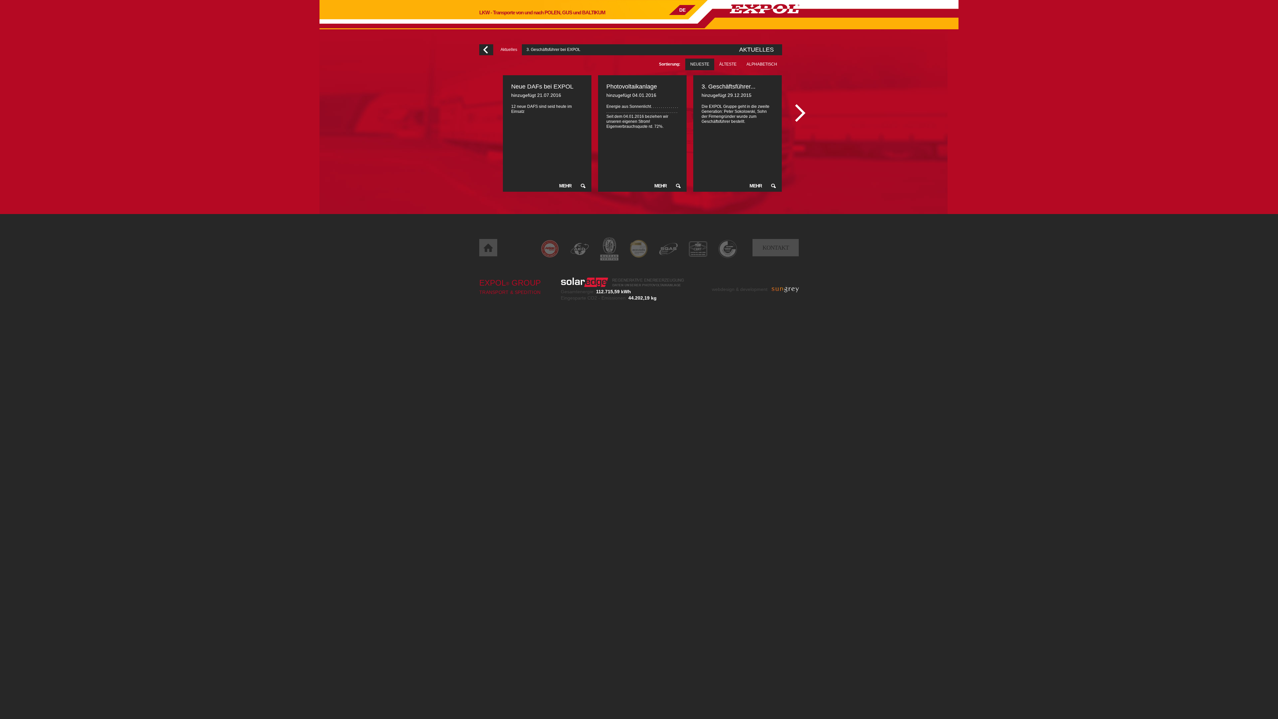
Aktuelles (509, 49)
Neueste (699, 64)
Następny (800, 113)
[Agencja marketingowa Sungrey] (785, 289)
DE (682, 10)
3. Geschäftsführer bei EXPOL (553, 49)
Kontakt (775, 247)
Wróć (486, 49)
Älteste (728, 64)
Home (488, 247)
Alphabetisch (761, 64)
